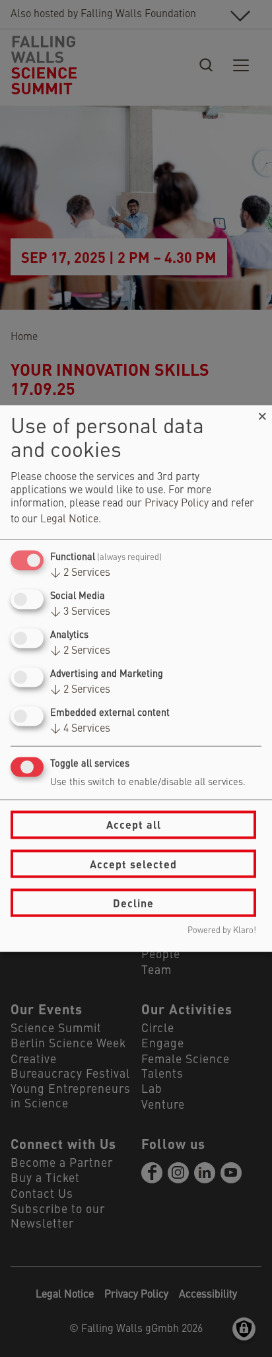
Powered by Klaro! (221, 930)
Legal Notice (69, 519)
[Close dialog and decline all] (262, 413)
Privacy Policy (177, 503)
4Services (80, 729)
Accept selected (133, 863)
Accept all (133, 824)
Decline (133, 902)
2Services (80, 572)
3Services (80, 611)
